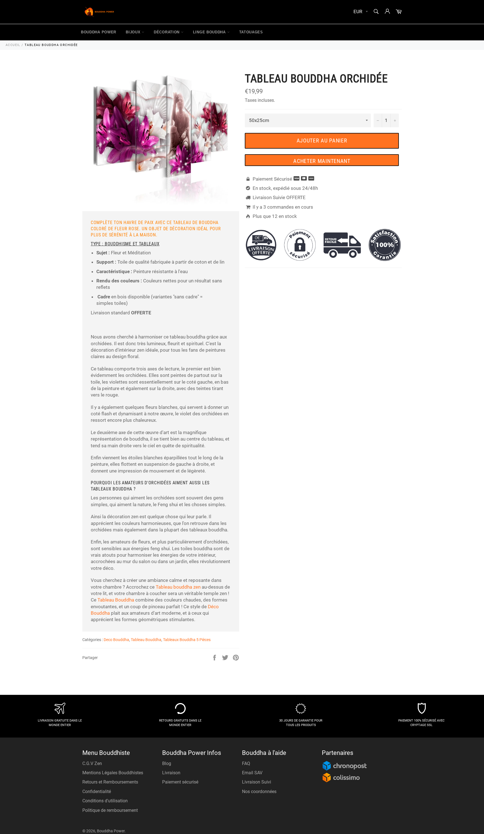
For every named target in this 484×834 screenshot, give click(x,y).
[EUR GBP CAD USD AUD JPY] (360, 12)
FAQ (246, 763)
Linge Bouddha (210, 32)
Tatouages (251, 32)
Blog (166, 763)
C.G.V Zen (92, 763)
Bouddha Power (98, 32)
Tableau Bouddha (115, 600)
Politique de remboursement (110, 810)
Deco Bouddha (116, 639)
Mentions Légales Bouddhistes (112, 772)
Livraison (171, 772)
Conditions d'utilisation (105, 800)
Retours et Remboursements (110, 782)
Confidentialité (96, 791)
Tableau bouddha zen (178, 587)
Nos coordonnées (259, 791)
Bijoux (134, 32)
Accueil (13, 45)
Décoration (167, 32)
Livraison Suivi (256, 782)
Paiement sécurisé (180, 782)
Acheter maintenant (321, 161)
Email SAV (252, 772)
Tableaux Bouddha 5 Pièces (187, 639)
